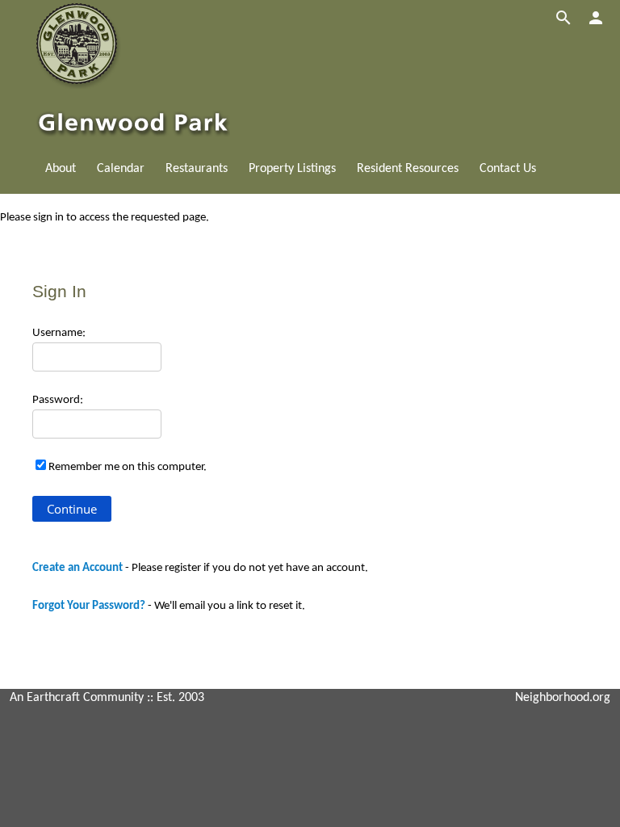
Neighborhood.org (562, 697)
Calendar (121, 168)
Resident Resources (408, 168)
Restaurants (196, 168)
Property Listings (292, 168)
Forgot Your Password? (88, 606)
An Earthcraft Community (77, 697)
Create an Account (77, 568)
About (60, 168)
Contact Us (508, 168)
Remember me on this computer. (127, 467)
